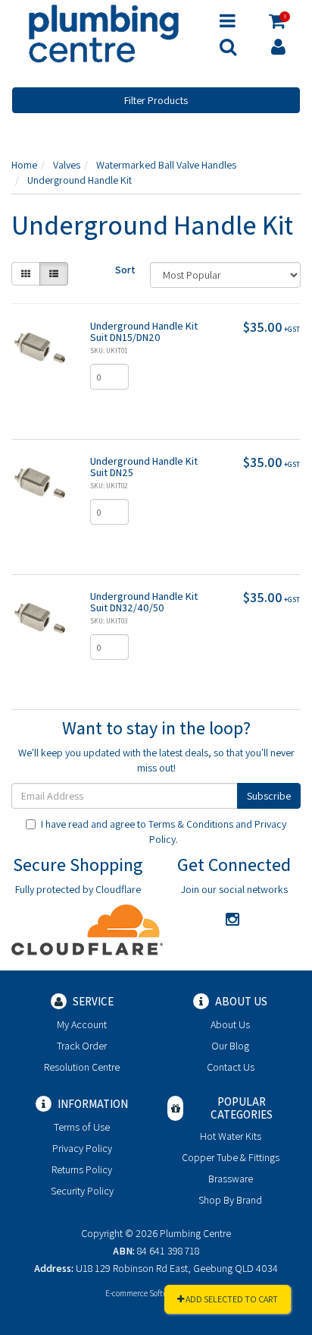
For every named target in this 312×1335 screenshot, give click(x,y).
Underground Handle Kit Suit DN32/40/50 (144, 601)
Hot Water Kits (230, 1136)
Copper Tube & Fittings (230, 1157)
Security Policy (82, 1191)
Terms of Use (82, 1127)
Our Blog (230, 1046)
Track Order (82, 1046)
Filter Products (156, 100)
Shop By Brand (230, 1200)
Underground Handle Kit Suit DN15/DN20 (144, 331)
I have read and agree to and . (163, 831)
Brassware (230, 1178)
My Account (82, 1024)
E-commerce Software (142, 1293)
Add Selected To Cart (231, 1299)
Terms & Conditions (190, 824)
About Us (230, 1024)
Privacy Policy (82, 1148)
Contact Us (230, 1067)
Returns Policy (81, 1169)
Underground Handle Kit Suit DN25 (144, 466)
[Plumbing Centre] (103, 32)
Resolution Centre (82, 1067)
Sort (125, 269)
